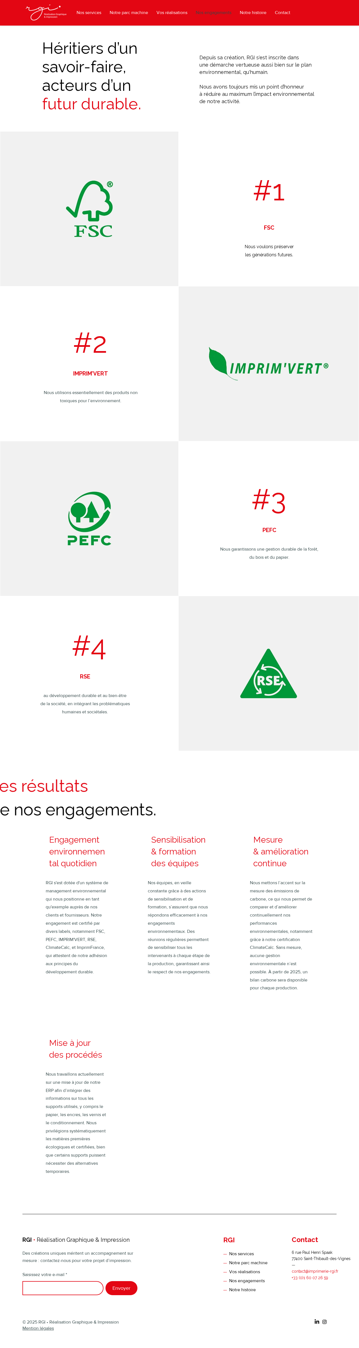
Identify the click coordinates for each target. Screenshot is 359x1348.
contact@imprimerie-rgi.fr (315, 1271)
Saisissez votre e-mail (43, 1274)
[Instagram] (324, 1322)
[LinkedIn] (317, 1322)
